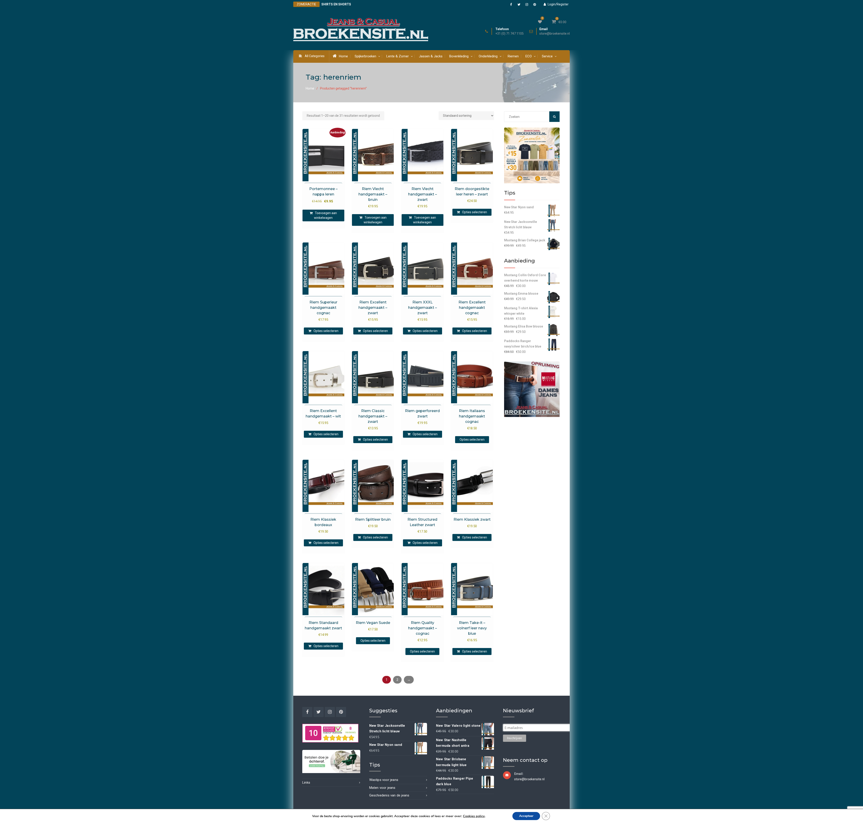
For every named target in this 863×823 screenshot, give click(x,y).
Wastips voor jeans (383, 780)
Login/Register (558, 4)
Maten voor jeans (382, 788)
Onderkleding (488, 56)
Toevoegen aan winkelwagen (325, 215)
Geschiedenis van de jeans (389, 795)
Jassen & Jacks (431, 56)
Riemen (513, 56)
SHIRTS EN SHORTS (336, 4)
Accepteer (526, 816)
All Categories (315, 56)
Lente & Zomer (397, 56)
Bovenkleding (459, 56)
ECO (528, 56)
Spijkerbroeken (365, 56)
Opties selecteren (474, 212)
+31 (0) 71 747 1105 (509, 33)
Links (306, 782)
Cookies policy (474, 816)
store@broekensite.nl (554, 33)
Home (343, 56)
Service (547, 56)
